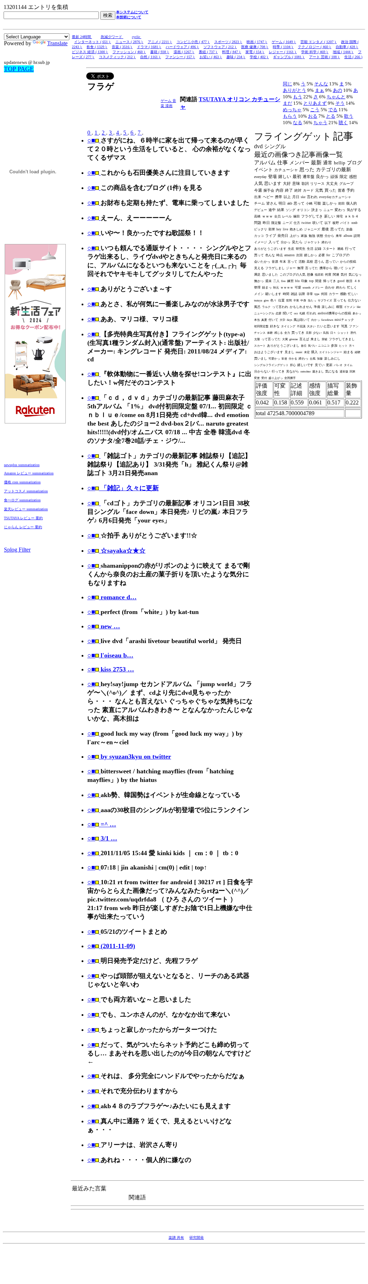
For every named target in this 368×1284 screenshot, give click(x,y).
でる (332, 109)
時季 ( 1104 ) (283, 47)
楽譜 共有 (176, 1238)
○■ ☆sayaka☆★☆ (116, 550)
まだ (287, 103)
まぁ (319, 90)
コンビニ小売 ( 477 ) (193, 42)
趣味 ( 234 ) (235, 57)
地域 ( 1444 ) (343, 52)
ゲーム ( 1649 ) (284, 42)
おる (312, 116)
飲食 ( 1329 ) (97, 47)
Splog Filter (17, 550)
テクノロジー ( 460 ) (314, 47)
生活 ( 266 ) (353, 57)
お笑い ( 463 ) (210, 57)
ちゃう (320, 122)
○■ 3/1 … (102, 838)
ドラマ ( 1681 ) (149, 47)
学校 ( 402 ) (259, 57)
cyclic (136, 37)
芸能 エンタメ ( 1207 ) (318, 42)
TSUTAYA (213, 99)
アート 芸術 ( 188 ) (324, 57)
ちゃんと (336, 96)
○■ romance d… (112, 597)
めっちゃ (292, 109)
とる (330, 116)
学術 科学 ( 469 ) (314, 52)
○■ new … (103, 626)
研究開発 (196, 1238)
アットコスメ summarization (26, 491)
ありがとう (294, 90)
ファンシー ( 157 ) (180, 57)
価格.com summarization (22, 482)
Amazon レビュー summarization (29, 473)
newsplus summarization (22, 465)
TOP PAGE (19, 68)
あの (337, 90)
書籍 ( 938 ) (159, 52)
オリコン (239, 99)
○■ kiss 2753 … (110, 669)
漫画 (168, 106)
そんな (321, 83)
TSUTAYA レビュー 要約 (23, 518)
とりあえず (315, 103)
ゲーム (166, 101)
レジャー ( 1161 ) (283, 52)
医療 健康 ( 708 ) (254, 47)
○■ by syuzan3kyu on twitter (129, 756)
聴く (343, 122)
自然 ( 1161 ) (150, 57)
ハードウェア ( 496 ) (182, 47)
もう (297, 96)
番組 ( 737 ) (208, 52)
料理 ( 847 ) (231, 52)
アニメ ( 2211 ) (160, 42)
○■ (91, 140)
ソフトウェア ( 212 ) (220, 47)
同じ (287, 83)
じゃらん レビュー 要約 (23, 527)
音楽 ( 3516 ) (122, 47)
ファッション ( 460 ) (129, 52)
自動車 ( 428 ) (347, 47)
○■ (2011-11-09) (111, 946)
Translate (57, 43)
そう (340, 103)
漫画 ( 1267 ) (184, 52)
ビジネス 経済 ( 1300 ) (90, 52)
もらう (290, 116)
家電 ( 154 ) (254, 52)
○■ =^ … (101, 824)
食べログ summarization (22, 500)
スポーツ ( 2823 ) (228, 42)
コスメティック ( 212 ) (117, 57)
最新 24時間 (82, 37)
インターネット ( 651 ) (92, 42)
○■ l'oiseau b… (110, 655)
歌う (348, 116)
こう (314, 109)
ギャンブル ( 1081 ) (289, 57)
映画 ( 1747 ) (257, 42)
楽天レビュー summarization (26, 509)
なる (297, 122)
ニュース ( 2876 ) (129, 42)
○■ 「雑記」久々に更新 (123, 488)
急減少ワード (112, 37)
